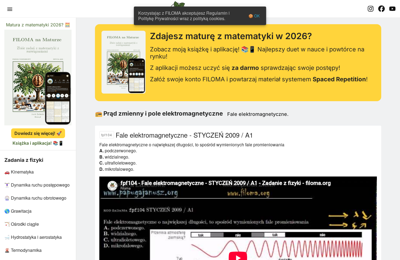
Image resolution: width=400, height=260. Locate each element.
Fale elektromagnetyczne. (257, 114)
